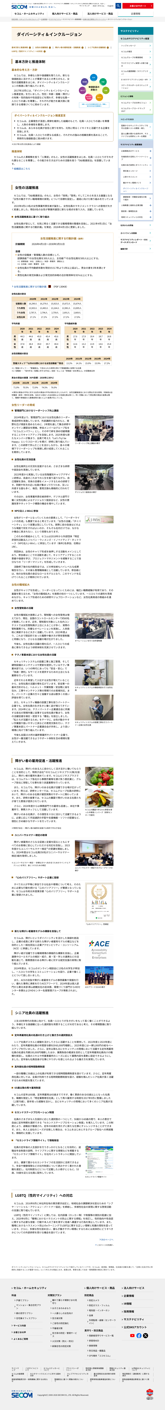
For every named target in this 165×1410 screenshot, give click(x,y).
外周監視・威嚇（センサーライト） (102, 1322)
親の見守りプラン (24, 1313)
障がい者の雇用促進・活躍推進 (67, 47)
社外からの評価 (127, 225)
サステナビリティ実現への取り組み (134, 64)
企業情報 (44, 19)
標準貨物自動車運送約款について (102, 1380)
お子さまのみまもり (61, 1308)
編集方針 (124, 249)
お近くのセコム (98, 6)
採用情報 (129, 1311)
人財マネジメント (130, 176)
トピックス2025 (127, 119)
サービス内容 (20, 1325)
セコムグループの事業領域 (132, 57)
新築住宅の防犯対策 (61, 1346)
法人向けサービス (134, 1288)
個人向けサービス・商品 (100, 1288)
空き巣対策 (57, 1318)
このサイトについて (31, 1369)
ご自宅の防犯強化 (60, 1323)
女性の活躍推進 (41, 47)
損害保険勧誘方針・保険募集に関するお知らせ (30, 1380)
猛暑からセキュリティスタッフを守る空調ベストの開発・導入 (134, 126)
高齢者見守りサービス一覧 (101, 1335)
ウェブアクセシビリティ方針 (77, 1374)
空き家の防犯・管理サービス (64, 1334)
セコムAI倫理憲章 (18, 1374)
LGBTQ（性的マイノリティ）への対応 (27, 51)
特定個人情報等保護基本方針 (95, 1369)
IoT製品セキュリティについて (141, 1369)
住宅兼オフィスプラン (26, 1318)
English (110, 6)
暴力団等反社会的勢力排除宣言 (104, 1374)
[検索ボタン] (118, 6)
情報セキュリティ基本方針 (117, 1369)
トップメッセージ (128, 45)
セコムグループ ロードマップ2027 (133, 109)
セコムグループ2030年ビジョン (134, 102)
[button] (137, 6)
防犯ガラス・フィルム (99, 1305)
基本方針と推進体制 (20, 47)
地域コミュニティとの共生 (132, 217)
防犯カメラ (94, 1300)
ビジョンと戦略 (127, 96)
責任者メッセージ (130, 171)
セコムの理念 (126, 51)
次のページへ (107, 1239)
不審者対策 (57, 1328)
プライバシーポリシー (72, 1369)
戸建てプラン (22, 1300)
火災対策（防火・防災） (63, 1341)
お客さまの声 (20, 1332)
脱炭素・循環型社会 (129, 211)
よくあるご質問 (21, 1338)
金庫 (91, 1315)
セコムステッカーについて (52, 1369)
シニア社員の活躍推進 (97, 47)
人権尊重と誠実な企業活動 (132, 205)
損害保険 (93, 1345)
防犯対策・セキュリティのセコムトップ (25, 19)
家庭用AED (94, 1340)
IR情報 (128, 1303)
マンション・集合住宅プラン (28, 1306)
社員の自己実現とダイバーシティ (94, 19)
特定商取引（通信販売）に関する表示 (135, 1374)
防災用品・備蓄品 (97, 1350)
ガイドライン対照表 (129, 233)
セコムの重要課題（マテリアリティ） (134, 72)
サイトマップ (84, 6)
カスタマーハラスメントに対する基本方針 (45, 1374)
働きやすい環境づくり (132, 182)
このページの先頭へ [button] (105, 1245)
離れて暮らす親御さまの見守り (64, 1301)
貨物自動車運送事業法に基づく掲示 (135, 1380)
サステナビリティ (55, 19)
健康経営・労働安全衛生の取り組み (135, 198)
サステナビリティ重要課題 (131, 144)
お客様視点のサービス (130, 151)
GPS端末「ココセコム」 (100, 1355)
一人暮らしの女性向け (62, 1313)
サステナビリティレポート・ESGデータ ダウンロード (134, 241)
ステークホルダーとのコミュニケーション (134, 86)
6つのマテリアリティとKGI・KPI (134, 79)
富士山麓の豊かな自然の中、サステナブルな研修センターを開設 (134, 135)
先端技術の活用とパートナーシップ (134, 158)
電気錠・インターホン (99, 1310)
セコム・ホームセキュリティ (30, 1288)
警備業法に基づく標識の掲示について (68, 1380)
